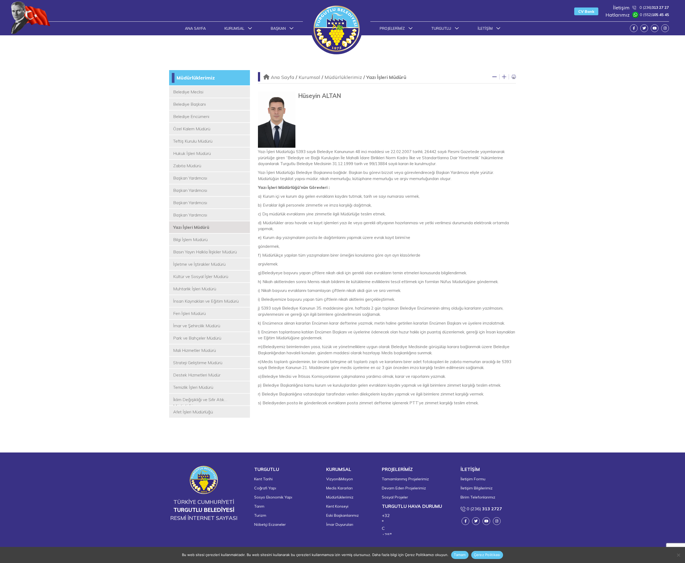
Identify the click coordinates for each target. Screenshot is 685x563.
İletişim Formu (473, 479)
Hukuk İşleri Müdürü (192, 153)
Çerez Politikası (487, 555)
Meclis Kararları (339, 488)
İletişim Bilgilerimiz (477, 488)
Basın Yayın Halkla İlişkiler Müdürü (205, 251)
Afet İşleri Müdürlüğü (193, 411)
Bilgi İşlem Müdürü (190, 239)
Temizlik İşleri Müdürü (193, 387)
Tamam (460, 555)
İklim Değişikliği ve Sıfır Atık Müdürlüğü (198, 401)
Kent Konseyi (337, 506)
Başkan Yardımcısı (190, 178)
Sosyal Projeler (395, 497)
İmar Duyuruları (339, 524)
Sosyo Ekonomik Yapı (273, 497)
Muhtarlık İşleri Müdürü (194, 288)
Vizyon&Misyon (339, 479)
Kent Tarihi (263, 479)
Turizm (260, 515)
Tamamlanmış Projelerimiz (405, 479)
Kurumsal (234, 28)
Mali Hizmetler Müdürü (194, 350)
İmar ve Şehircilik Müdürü (196, 325)
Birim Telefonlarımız (478, 497)
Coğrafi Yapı (265, 488)
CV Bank (586, 11)
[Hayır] (678, 555)
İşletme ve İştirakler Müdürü (199, 264)
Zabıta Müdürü (187, 165)
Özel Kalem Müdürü (191, 128)
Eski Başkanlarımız (342, 515)
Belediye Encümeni (191, 116)
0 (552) (637, 15)
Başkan (279, 28)
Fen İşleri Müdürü (189, 313)
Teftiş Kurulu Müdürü (192, 141)
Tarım (259, 506)
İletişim (486, 28)
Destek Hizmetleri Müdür (196, 375)
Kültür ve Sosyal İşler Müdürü (200, 276)
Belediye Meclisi (188, 91)
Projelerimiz (393, 28)
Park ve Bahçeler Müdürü (197, 338)
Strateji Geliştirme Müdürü (197, 362)
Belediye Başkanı (189, 104)
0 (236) (641, 8)
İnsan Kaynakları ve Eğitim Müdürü (206, 301)
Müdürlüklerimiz (196, 78)
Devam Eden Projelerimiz (404, 488)
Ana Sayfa (195, 28)
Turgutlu (441, 28)
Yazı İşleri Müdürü (191, 227)
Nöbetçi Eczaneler (270, 524)
